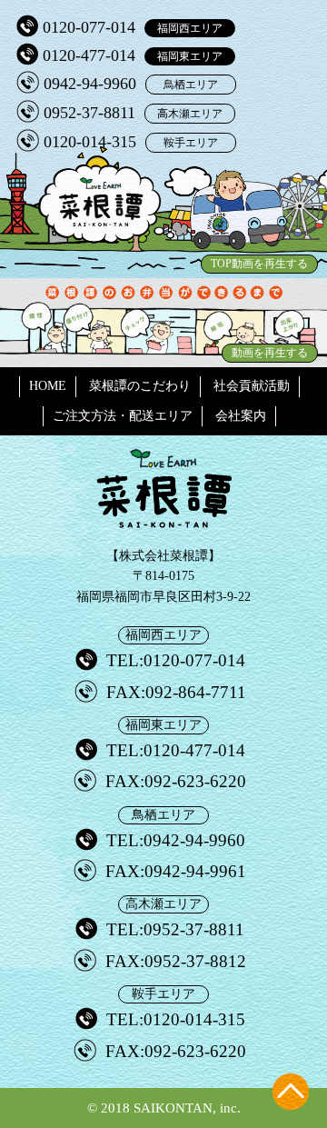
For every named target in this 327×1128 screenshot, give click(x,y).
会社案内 (240, 416)
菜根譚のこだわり (140, 386)
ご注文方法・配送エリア (123, 416)
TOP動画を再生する (259, 263)
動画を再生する (270, 352)
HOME (47, 386)
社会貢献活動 (251, 386)
